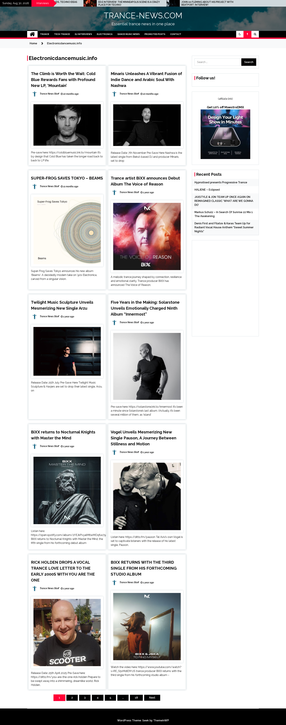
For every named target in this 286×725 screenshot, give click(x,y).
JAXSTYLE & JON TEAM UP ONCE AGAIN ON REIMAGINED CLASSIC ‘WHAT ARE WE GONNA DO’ (223, 200)
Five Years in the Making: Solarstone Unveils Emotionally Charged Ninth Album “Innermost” (145, 308)
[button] (239, 34)
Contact (175, 34)
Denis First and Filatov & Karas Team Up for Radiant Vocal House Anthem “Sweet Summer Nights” (224, 227)
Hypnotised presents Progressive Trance (220, 182)
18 (136, 697)
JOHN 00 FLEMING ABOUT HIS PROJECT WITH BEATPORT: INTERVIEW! (153, 3)
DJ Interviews (83, 34)
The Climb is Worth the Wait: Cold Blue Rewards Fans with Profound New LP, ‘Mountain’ (63, 79)
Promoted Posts (154, 34)
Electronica (105, 34)
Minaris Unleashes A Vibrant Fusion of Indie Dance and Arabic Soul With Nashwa (146, 79)
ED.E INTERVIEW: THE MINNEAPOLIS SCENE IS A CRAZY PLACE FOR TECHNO (75, 3)
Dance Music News (129, 34)
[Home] (32, 34)
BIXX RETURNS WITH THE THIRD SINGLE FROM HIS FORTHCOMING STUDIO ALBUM (144, 568)
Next (152, 697)
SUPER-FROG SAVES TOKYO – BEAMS (67, 178)
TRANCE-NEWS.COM (143, 15)
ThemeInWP (161, 720)
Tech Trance (62, 34)
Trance (44, 34)
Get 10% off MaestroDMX (225, 107)
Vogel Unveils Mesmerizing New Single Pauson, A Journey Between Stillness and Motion (143, 438)
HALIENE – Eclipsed (207, 189)
